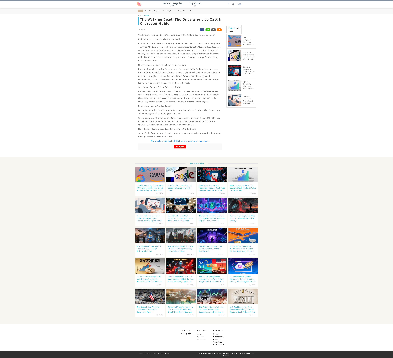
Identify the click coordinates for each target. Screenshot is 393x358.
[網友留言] (219, 29)
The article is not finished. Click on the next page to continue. (180, 141)
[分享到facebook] (202, 29)
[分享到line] (207, 29)
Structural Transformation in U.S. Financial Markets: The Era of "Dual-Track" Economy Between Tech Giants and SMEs (180, 309)
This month (201, 339)
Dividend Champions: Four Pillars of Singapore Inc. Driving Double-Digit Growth (149, 218)
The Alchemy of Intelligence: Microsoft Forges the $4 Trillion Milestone (149, 248)
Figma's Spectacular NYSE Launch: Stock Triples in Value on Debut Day (243, 187)
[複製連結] (213, 29)
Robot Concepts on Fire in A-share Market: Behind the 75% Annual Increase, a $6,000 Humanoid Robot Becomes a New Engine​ (181, 279)
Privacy (160, 353)
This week (201, 337)
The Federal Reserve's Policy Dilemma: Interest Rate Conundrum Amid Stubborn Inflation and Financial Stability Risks (211, 309)
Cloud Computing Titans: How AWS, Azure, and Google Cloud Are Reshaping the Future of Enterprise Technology (170, 11)
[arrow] (143, 4)
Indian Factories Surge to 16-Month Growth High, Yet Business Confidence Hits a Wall (149, 279)
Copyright (167, 353)
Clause (154, 353)
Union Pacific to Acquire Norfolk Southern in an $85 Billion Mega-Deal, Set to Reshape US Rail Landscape (241, 248)
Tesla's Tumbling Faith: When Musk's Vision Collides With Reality (242, 218)
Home (140, 15)
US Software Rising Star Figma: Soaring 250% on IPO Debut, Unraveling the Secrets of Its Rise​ (243, 279)
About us (142, 353)
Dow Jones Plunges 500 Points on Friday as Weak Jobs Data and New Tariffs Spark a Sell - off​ (212, 187)
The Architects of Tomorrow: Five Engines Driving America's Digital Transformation (212, 218)
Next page (180, 146)
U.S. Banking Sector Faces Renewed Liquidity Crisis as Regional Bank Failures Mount (243, 309)
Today (199, 334)
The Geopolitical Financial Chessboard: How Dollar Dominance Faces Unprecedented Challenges (148, 309)
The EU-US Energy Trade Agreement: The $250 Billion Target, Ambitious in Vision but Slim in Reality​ (211, 279)
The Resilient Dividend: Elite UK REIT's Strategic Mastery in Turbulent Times (180, 248)
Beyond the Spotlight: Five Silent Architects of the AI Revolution (210, 248)
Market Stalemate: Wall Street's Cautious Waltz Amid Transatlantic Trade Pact (180, 218)
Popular (146, 15)
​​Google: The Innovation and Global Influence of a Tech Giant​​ (180, 187)
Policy (149, 353)
